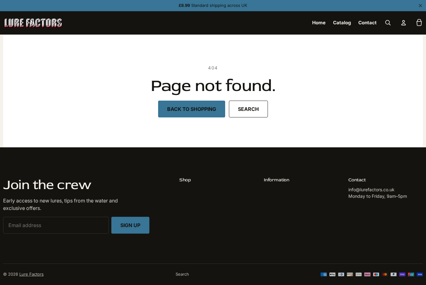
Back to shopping (191, 109)
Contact (367, 23)
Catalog (342, 23)
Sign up (130, 225)
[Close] (420, 5)
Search (248, 109)
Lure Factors (31, 274)
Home (319, 23)
